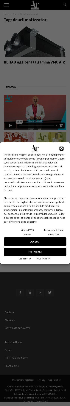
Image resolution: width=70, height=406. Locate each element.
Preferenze (35, 252)
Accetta (35, 241)
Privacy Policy (43, 258)
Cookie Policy (24, 258)
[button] (61, 148)
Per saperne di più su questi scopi (53, 232)
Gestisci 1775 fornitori (27, 232)
